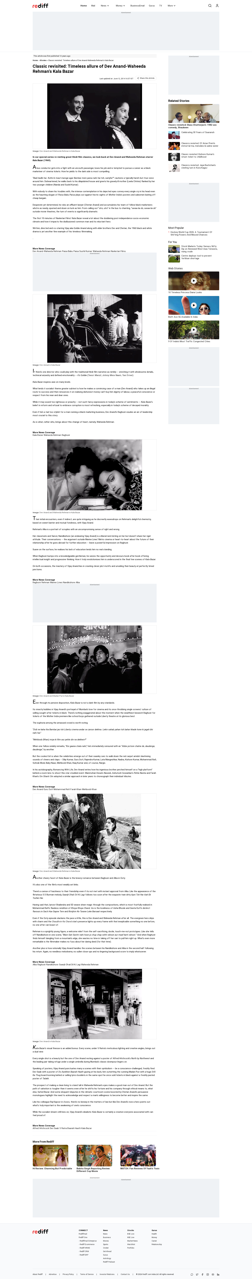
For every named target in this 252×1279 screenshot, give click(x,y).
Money (119, 5)
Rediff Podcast (109, 1262)
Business (107, 1237)
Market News (132, 1241)
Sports (105, 1244)
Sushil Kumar (85, 251)
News (103, 5)
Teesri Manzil (94, 375)
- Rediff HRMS (84, 1248)
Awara (66, 1102)
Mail (93, 5)
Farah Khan (75, 789)
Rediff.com (146, 1274)
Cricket (106, 1248)
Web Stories (175, 268)
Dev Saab (54, 1128)
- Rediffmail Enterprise (87, 1241)
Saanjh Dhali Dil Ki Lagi (69, 964)
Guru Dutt (48, 789)
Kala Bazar (38, 435)
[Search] (210, 5)
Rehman (45, 582)
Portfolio (130, 1248)
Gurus (152, 5)
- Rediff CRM (84, 1251)
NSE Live (130, 1237)
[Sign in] (217, 5)
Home (83, 5)
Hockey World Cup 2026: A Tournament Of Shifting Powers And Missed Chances (191, 233)
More (170, 5)
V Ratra (63, 1128)
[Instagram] (207, 1274)
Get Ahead (107, 1251)
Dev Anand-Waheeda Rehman (47, 251)
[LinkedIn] (218, 1274)
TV (160, 5)
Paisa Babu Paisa (70, 251)
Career (154, 1241)
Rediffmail (83, 1234)
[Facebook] (202, 1274)
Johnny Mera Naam (111, 375)
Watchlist (131, 1244)
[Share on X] (197, 1274)
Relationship (157, 1244)
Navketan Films (118, 251)
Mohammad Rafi (61, 789)
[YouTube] (213, 1274)
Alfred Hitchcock (41, 1128)
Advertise (52, 1274)
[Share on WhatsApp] (192, 1274)
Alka (77, 582)
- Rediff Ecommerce (86, 1244)
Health (154, 1234)
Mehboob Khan (89, 789)
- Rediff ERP (83, 1255)
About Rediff (38, 1274)
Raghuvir (65, 435)
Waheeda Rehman (101, 251)
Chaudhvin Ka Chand (62, 921)
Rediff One (83, 1237)
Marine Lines (56, 582)
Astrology (107, 1258)
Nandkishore (68, 582)
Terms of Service (87, 1274)
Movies (43, 60)
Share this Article (147, 78)
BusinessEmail (138, 5)
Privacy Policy (68, 1274)
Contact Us (125, 1274)
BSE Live (130, 1234)
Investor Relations (107, 1274)
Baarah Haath (74, 1128)
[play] (194, 281)
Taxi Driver (127, 375)
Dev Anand (38, 789)
